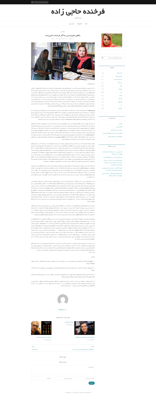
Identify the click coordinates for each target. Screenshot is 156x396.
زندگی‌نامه (79, 24)
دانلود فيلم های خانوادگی (116, 173)
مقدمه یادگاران (69, 322)
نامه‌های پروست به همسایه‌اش (115, 136)
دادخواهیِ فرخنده (107, 157)
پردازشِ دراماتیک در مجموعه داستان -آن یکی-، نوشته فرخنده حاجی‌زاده (112, 162)
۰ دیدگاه (53, 39)
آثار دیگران (119, 73)
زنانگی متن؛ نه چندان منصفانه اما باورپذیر (112, 133)
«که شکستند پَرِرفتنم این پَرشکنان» (85, 337)
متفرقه (120, 89)
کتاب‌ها (120, 99)
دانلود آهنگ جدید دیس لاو (115, 160)
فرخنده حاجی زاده (78, 11)
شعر (121, 86)
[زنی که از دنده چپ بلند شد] (41, 328)
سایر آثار (120, 83)
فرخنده (59, 39)
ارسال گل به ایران (117, 157)
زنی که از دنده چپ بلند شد (43, 337)
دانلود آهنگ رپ (118, 168)
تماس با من (71, 24)
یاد (121, 105)
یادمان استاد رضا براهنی (116, 130)
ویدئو (121, 95)
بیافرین (120, 124)
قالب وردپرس (119, 152)
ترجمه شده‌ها (119, 76)
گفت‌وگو (120, 102)
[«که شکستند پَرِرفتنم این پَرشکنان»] (84, 328)
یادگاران (63, 32)
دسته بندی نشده (118, 79)
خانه (86, 24)
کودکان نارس (119, 127)
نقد (121, 92)
